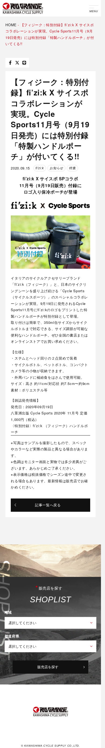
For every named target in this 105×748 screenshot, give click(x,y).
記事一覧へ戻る (48, 504)
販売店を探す (47, 666)
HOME (11, 24)
